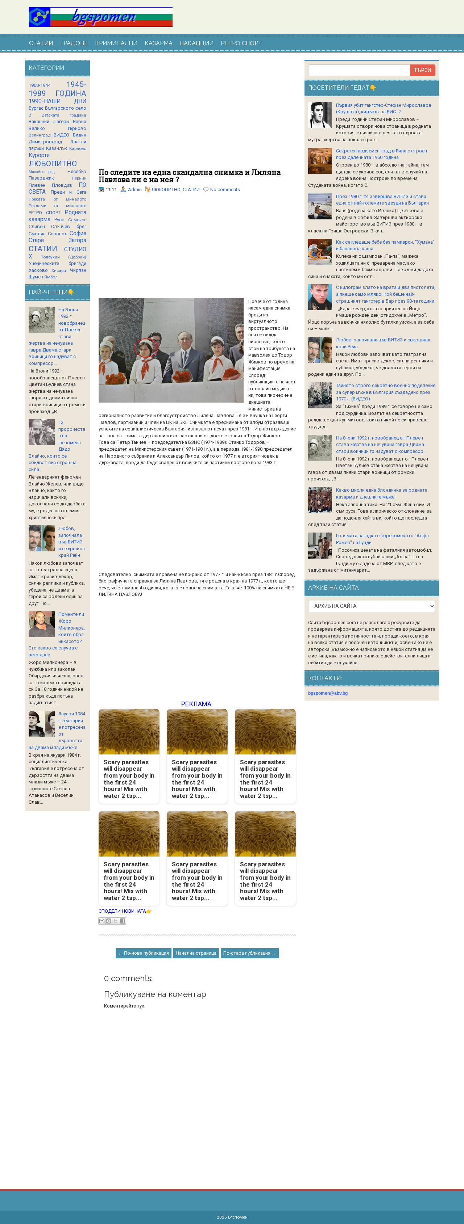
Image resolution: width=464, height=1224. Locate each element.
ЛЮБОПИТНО (166, 189)
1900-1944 (39, 85)
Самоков (77, 219)
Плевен (37, 185)
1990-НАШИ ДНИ (57, 101)
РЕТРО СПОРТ (241, 43)
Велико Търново (57, 128)
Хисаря (58, 270)
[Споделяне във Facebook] (122, 921)
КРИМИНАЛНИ (116, 43)
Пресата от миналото (57, 199)
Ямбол (51, 276)
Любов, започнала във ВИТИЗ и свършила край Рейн (71, 542)
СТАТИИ (41, 43)
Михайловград (42, 171)
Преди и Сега (68, 192)
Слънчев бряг (68, 226)
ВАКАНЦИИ (197, 43)
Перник (79, 178)
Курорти (39, 155)
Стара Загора (57, 240)
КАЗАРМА (159, 43)
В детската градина (57, 115)
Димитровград (45, 141)
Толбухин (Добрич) (63, 257)
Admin (135, 189)
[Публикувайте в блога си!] (108, 921)
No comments (225, 189)
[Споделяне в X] (115, 921)
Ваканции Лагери (49, 121)
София (78, 233)
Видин (79, 135)
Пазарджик (41, 178)
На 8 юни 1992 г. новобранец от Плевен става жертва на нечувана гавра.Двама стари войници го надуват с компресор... (381, 444)
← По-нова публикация (143, 953)
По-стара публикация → (249, 953)
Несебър (76, 171)
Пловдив (62, 185)
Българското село (65, 108)
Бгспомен (238, 1217)
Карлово (77, 148)
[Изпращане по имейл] (101, 921)
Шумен (36, 276)
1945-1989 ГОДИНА (57, 89)
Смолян (37, 233)
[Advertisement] (197, 114)
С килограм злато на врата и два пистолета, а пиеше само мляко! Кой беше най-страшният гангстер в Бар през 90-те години (385, 294)
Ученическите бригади (57, 263)
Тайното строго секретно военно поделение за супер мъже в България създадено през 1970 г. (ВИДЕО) (385, 392)
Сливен (37, 226)
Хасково (38, 270)
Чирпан (78, 270)
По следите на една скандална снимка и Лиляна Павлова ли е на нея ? (190, 175)
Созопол (57, 233)
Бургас (36, 108)
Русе (59, 219)
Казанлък (56, 148)
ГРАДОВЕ (74, 43)
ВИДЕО (61, 135)
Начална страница (196, 953)
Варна (79, 121)
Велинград (39, 135)
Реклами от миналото (57, 205)
